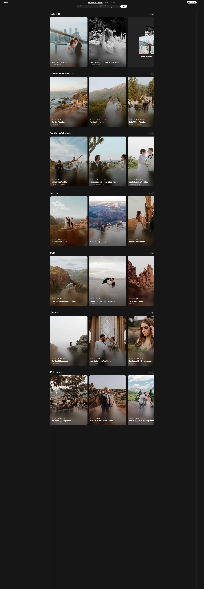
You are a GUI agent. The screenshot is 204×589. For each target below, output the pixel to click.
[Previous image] (52, 42)
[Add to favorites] (52, 19)
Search (124, 6)
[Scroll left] (149, 14)
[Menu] (199, 2)
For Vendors (191, 2)
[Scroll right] (152, 14)
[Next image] (85, 42)
